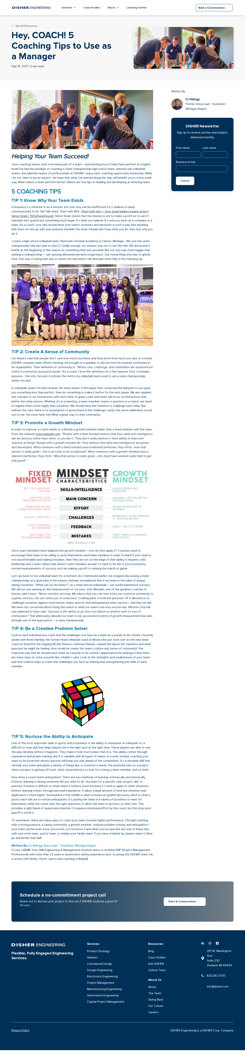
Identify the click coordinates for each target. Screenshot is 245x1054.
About (152, 987)
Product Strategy (98, 951)
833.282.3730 (216, 976)
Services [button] (67, 7)
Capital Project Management (105, 1002)
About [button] (111, 7)
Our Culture (155, 1006)
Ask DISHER (156, 964)
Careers (153, 1012)
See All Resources (26, 25)
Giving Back (155, 1000)
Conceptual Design (99, 964)
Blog (151, 951)
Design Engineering (99, 970)
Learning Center (137, 7)
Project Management (100, 983)
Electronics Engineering (102, 976)
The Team (154, 993)
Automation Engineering (103, 995)
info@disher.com (218, 986)
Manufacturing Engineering (104, 989)
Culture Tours (157, 970)
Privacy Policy (20, 1030)
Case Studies (91, 7)
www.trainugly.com (48, 434)
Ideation (92, 957)
